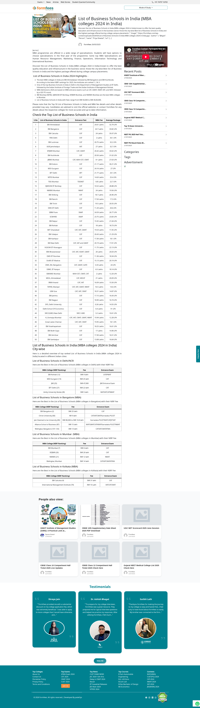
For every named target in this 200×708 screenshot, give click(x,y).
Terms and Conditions (41, 684)
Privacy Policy (37, 682)
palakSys (78, 697)
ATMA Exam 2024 (67, 674)
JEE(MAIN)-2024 (153, 687)
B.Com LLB (122, 682)
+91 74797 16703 (161, 2)
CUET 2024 (65, 682)
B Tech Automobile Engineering (125, 675)
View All (100, 661)
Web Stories (65, 2)
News (48, 2)
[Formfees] (77, 8)
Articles (56, 2)
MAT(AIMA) (151, 674)
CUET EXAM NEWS (97, 674)
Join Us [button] (65, 686)
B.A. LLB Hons (123, 679)
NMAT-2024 (151, 682)
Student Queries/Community (83, 2)
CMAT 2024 (65, 679)
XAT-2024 (150, 684)
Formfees (87, 44)
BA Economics (123, 687)
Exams (40, 2)
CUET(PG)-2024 (153, 677)
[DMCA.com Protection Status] (162, 697)
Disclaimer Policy (39, 679)
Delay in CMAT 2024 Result (97, 680)
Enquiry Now (198, 354)
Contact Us (36, 677)
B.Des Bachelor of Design (128, 684)
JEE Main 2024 (95, 687)
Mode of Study (145, 7)
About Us (36, 674)
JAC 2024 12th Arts (97, 677)
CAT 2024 (64, 677)
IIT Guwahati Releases (98, 684)
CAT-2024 (150, 679)
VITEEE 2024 (94, 689)
